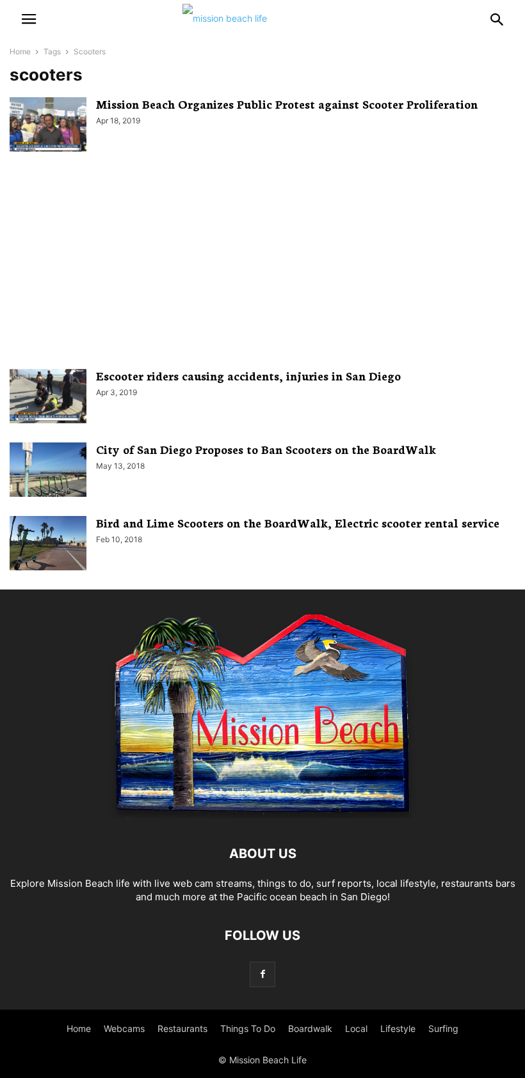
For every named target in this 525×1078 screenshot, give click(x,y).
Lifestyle (398, 1028)
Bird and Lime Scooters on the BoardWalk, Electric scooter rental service (297, 522)
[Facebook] (262, 974)
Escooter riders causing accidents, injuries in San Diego (248, 375)
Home (20, 51)
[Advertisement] (262, 260)
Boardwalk (310, 1028)
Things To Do (247, 1028)
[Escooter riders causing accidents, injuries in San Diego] (48, 397)
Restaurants (182, 1028)
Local (356, 1028)
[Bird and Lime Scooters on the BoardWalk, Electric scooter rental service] (48, 545)
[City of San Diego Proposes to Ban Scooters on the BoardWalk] (48, 471)
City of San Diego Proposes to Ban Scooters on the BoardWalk (266, 449)
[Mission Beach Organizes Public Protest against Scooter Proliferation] (48, 126)
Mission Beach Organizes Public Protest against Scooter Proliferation (287, 103)
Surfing (443, 1028)
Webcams (124, 1028)
